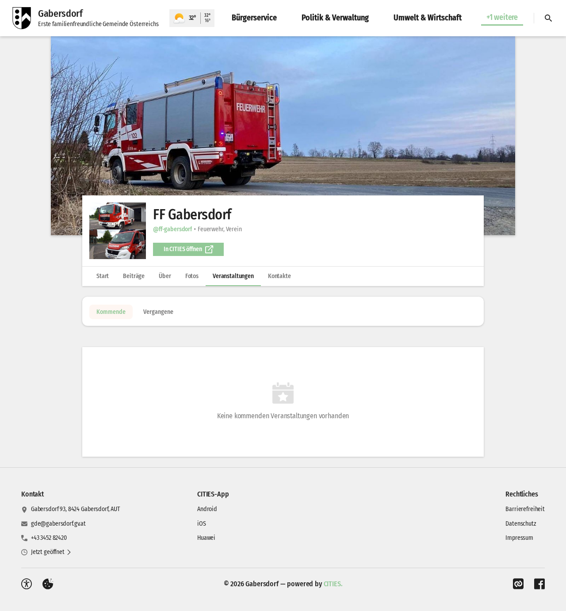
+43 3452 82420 (49, 538)
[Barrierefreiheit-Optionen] (26, 584)
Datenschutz (520, 523)
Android (207, 509)
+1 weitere (502, 17)
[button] (283, 135)
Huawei (206, 538)
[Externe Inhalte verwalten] (47, 584)
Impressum (519, 538)
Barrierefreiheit (525, 509)
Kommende (111, 312)
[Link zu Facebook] (539, 584)
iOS (201, 523)
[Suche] (548, 18)
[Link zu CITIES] (518, 584)
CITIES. (333, 584)
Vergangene (158, 312)
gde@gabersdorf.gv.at (58, 523)
